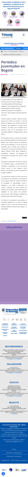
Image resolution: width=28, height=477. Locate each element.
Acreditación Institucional (23, 333)
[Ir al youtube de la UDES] (16, 320)
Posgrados (19, 358)
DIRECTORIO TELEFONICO (14, 456)
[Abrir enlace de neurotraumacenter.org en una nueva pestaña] (4, 470)
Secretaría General (23, 328)
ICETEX (5, 335)
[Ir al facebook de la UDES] (4, 320)
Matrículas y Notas (5, 330)
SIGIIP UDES (14, 333)
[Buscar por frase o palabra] (26, 30)
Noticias (18, 48)
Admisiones (5, 327)
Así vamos (5, 297)
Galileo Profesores (14, 324)
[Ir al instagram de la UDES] (8, 320)
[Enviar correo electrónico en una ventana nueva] (14, 441)
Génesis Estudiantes (14, 328)
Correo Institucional (23, 324)
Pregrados (11, 358)
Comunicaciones (8, 48)
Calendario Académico (5, 324)
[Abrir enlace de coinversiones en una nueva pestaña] (17, 470)
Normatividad (23, 330)
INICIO (14, 449)
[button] (3, 474)
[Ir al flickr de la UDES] (20, 320)
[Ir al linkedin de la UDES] (24, 320)
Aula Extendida (14, 331)
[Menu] (23, 35)
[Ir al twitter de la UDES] (12, 320)
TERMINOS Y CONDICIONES (14, 453)
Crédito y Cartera (5, 333)
